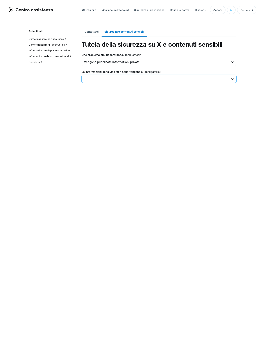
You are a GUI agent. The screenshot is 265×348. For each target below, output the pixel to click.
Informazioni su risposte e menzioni (49, 50)
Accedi (217, 10)
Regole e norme (180, 10)
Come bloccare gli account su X (48, 39)
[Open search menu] (231, 10)
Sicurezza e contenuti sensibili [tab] (124, 31)
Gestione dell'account (115, 10)
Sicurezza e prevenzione (149, 10)
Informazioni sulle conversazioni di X (50, 56)
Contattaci (247, 10)
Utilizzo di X (89, 10)
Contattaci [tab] (92, 31)
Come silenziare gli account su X (48, 44)
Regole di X (35, 62)
